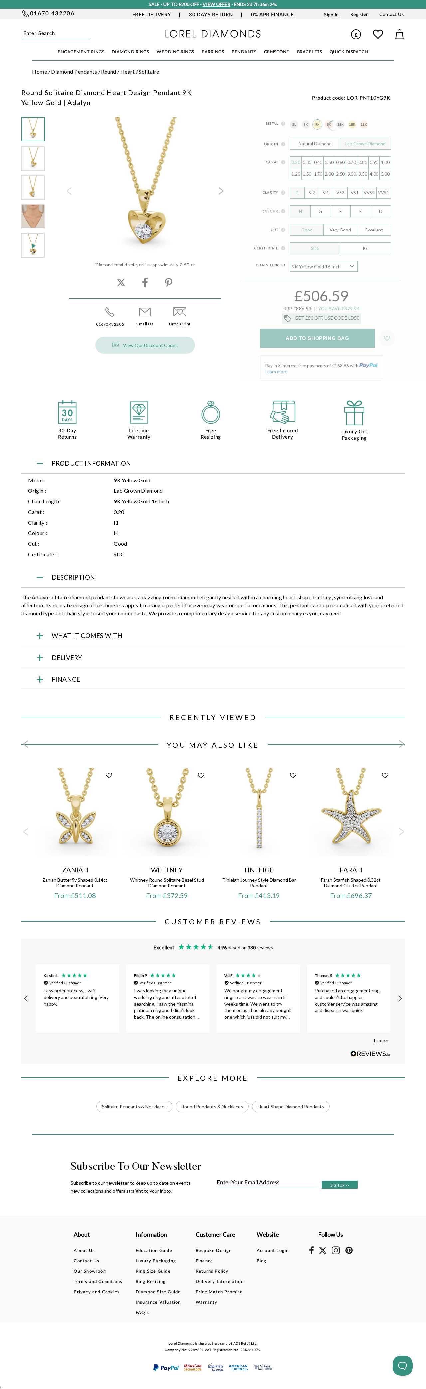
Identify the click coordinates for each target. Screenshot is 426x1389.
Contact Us (391, 14)
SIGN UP (339, 1185)
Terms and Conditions (98, 1282)
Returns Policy (212, 1271)
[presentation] (68, 193)
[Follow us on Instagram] (336, 1253)
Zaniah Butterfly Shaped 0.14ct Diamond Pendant (74, 882)
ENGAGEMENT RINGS (81, 52)
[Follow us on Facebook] (311, 1253)
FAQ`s (143, 1313)
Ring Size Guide (153, 1271)
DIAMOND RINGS (130, 52)
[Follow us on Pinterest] (349, 1253)
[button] (26, 999)
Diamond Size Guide (158, 1292)
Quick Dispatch (349, 52)
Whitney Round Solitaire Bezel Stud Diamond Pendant (167, 882)
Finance (204, 1261)
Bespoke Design (214, 1251)
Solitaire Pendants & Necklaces (134, 1106)
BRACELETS (309, 52)
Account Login (273, 1251)
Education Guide (154, 1251)
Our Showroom (90, 1271)
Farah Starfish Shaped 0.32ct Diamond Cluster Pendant (351, 882)
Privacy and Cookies (97, 1292)
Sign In (331, 14)
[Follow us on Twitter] (322, 1252)
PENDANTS (244, 52)
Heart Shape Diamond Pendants (291, 1106)
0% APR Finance (272, 14)
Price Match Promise (219, 1292)
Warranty (207, 1302)
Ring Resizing (151, 1282)
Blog (262, 1261)
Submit (89, 34)
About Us (84, 1251)
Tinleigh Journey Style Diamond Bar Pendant (259, 882)
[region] (213, 998)
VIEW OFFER (216, 4)
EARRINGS (213, 52)
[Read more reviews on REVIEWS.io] (370, 1054)
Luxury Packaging (156, 1261)
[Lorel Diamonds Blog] (213, 36)
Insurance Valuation (158, 1302)
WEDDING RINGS (175, 52)
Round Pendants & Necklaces (212, 1106)
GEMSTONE (276, 52)
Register (359, 14)
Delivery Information (220, 1282)
